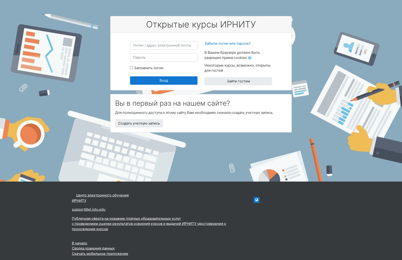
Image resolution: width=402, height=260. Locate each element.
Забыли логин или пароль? (227, 43)
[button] (251, 58)
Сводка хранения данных (93, 248)
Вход (164, 80)
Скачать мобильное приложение (100, 253)
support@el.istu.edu (88, 209)
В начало (79, 243)
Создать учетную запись (139, 123)
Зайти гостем (238, 81)
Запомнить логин (149, 68)
